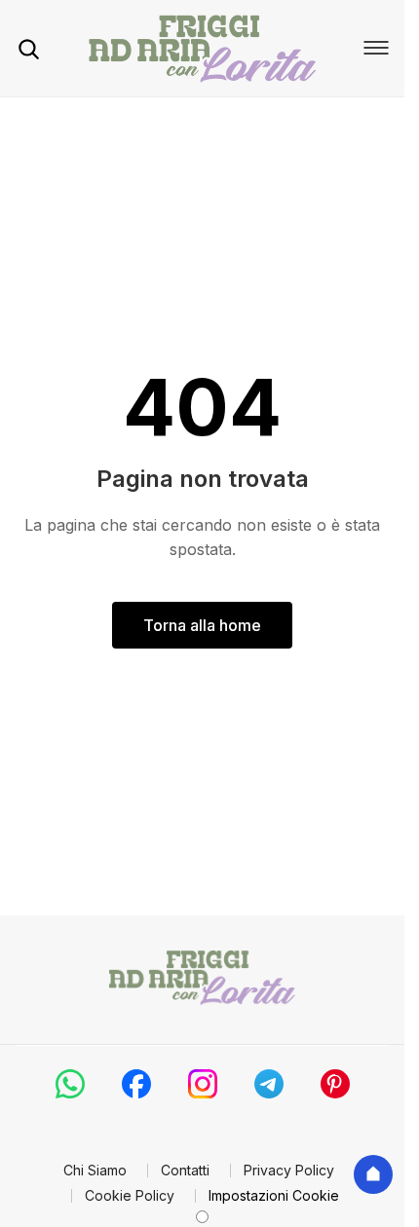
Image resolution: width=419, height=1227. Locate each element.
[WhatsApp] (70, 1083)
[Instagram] (202, 1083)
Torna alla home (202, 625)
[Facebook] (136, 1083)
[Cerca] (28, 48)
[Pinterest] (335, 1083)
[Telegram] (268, 1083)
